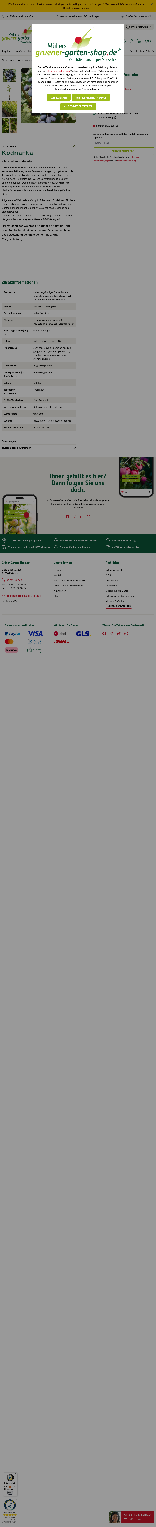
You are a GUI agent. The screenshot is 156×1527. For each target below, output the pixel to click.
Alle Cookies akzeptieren (78, 106)
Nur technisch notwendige (91, 97)
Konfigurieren (59, 97)
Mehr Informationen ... (58, 70)
